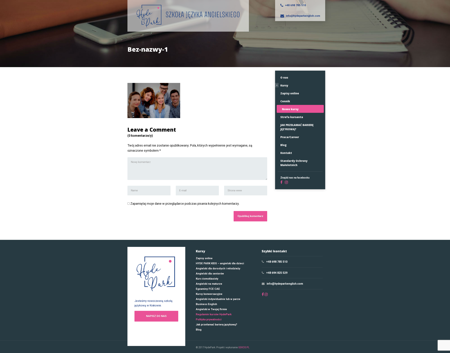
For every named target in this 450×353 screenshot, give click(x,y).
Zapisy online (289, 93)
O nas (284, 77)
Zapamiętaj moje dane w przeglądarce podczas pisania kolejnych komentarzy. (184, 203)
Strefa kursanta (291, 117)
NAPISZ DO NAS (156, 316)
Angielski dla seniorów (210, 273)
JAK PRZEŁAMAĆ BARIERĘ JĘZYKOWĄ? (296, 127)
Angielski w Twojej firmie (211, 309)
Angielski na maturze (209, 283)
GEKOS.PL (243, 347)
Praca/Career (289, 137)
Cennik (285, 101)
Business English (206, 304)
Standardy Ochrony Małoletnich (293, 163)
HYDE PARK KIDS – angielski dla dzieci (220, 263)
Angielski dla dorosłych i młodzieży (218, 268)
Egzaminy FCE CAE (208, 288)
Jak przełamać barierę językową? (216, 324)
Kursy (284, 85)
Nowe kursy (290, 109)
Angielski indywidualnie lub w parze (218, 299)
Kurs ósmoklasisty (207, 278)
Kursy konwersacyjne (209, 294)
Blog (283, 145)
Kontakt (286, 153)
